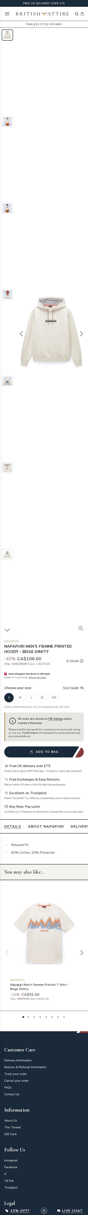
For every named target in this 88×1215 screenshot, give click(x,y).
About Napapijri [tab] (46, 826)
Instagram (11, 1160)
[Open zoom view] (81, 628)
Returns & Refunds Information (25, 1067)
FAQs (8, 1088)
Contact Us (11, 1094)
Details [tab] (12, 826)
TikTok (9, 1181)
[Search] (76, 13)
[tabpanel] (44, 849)
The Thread (12, 1127)
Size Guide (71, 688)
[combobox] (76, 13)
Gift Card (10, 1134)
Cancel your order (16, 1081)
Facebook (10, 1167)
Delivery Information (18, 1060)
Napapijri (11, 641)
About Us (10, 1121)
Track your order (15, 1074)
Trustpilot (11, 1188)
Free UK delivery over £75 (44, 3)
